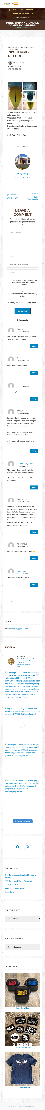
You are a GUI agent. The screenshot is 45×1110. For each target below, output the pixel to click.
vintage (11, 49)
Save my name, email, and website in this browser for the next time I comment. (24, 283)
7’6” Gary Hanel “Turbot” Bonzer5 (18, 881)
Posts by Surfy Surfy (22, 178)
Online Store (22, 17)
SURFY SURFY (11, 885)
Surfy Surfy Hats (22, 1008)
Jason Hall (21, 571)
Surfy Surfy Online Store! (17, 135)
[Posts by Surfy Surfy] (10, 62)
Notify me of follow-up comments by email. (22, 295)
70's (16, 49)
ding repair (24, 47)
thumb (31, 47)
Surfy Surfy (21, 63)
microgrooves (13, 47)
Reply (34, 346)
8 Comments (15, 69)
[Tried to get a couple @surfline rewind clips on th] (22, 760)
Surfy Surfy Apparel (22, 1087)
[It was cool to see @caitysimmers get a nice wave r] (22, 796)
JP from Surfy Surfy (25, 464)
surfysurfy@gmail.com (23, 13)
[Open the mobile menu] (39, 4)
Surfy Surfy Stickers (23, 1048)
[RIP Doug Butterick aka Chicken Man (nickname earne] (22, 688)
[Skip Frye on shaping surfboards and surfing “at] (22, 724)
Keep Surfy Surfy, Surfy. (14, 888)
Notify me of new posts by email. (23, 303)
